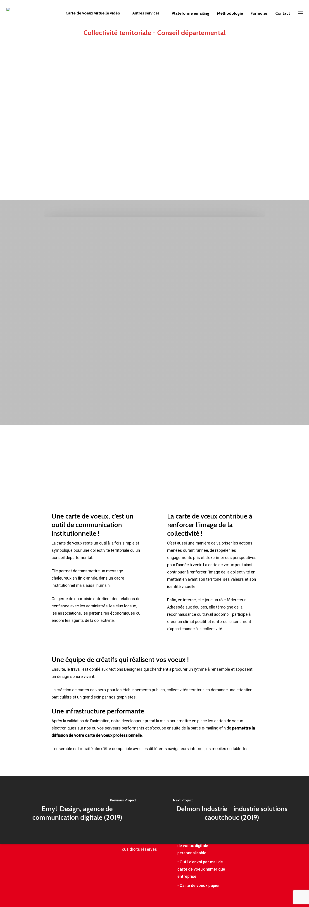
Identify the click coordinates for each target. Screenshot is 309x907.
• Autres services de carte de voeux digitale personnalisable (201, 845)
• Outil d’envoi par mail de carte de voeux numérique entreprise (201, 869)
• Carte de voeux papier (198, 885)
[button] (300, 13)
